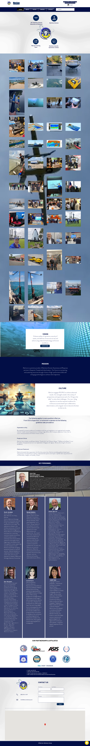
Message (40, 696)
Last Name (54, 686)
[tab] (45, 442)
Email (39, 691)
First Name (40, 686)
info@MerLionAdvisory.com (26, 699)
